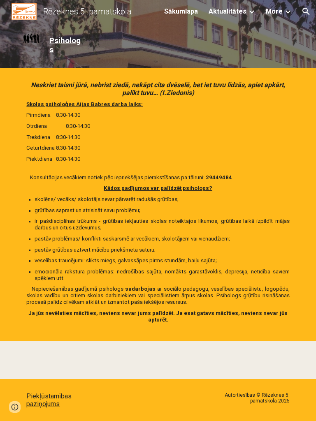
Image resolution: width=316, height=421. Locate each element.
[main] (65, 45)
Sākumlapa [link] (181, 11)
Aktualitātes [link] (227, 11)
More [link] (274, 11)
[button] (306, 11)
